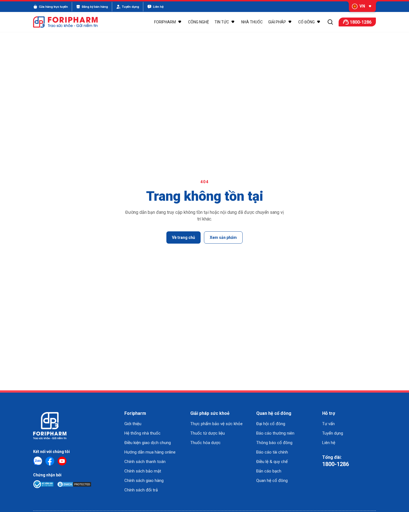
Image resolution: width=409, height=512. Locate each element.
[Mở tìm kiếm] (330, 22)
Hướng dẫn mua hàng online (150, 452)
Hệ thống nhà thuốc (142, 433)
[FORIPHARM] (68, 22)
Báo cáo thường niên (275, 433)
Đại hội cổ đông (270, 423)
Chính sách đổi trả (141, 490)
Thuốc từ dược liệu (207, 433)
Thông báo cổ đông (274, 442)
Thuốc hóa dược (205, 442)
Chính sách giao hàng (144, 480)
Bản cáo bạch (268, 471)
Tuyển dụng (332, 433)
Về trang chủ (183, 237)
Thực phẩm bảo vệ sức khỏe (216, 423)
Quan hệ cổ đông (272, 480)
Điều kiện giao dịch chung (147, 442)
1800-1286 (335, 464)
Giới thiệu (132, 423)
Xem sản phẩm (223, 237)
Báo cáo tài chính (272, 452)
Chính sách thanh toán (145, 461)
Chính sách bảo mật (142, 471)
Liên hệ (328, 442)
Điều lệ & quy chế (272, 461)
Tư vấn (328, 423)
